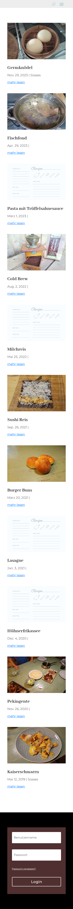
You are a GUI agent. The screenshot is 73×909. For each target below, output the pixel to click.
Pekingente (18, 701)
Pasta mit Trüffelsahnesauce (35, 209)
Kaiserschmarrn (23, 772)
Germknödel (20, 68)
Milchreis (16, 349)
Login (36, 881)
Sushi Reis (17, 420)
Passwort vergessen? (24, 868)
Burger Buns (19, 490)
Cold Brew (17, 279)
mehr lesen (16, 82)
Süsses (35, 75)
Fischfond (17, 138)
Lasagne (15, 560)
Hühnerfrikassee (23, 631)
